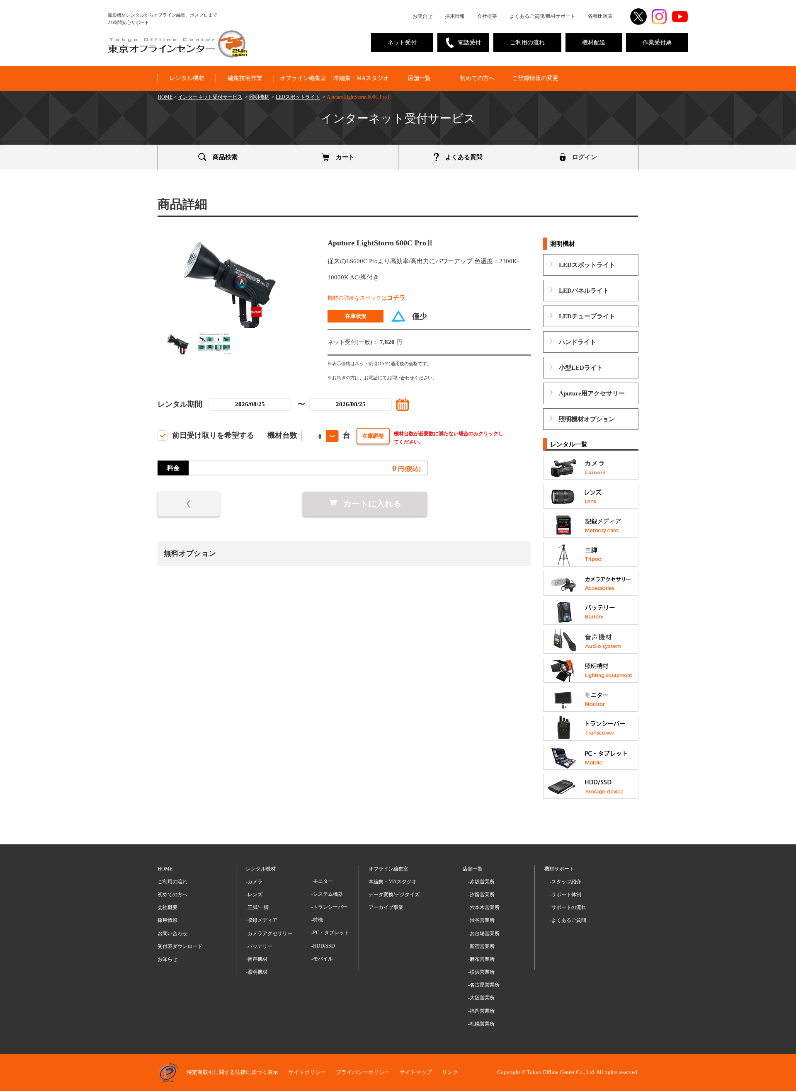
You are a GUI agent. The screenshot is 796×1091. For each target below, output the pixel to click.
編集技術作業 (245, 78)
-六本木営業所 (484, 907)
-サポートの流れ (568, 907)
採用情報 (455, 16)
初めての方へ (477, 78)
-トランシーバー (329, 907)
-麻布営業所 (481, 959)
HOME (165, 97)
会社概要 (487, 16)
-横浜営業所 (481, 972)
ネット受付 (402, 42)
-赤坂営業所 (481, 882)
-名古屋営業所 (484, 985)
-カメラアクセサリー (269, 933)
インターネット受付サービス (210, 97)
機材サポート (559, 869)
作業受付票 (657, 42)
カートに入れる (372, 503)
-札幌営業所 (481, 1024)
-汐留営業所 (481, 894)
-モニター (322, 881)
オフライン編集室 (303, 78)
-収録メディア (261, 920)
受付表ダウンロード (180, 946)
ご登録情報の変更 (535, 78)
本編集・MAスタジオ (361, 78)
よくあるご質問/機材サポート (542, 16)
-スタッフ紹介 (565, 882)
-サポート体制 (565, 894)
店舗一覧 (419, 78)
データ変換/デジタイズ (394, 894)
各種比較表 (600, 16)
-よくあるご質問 (568, 920)
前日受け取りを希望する (213, 435)
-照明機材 (256, 972)
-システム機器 (327, 894)
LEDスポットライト (298, 97)
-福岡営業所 (481, 1011)
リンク (450, 1072)
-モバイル (322, 959)
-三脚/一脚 (257, 907)
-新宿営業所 (481, 946)
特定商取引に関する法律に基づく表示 (232, 1072)
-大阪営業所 (481, 998)
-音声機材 (256, 959)
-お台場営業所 (484, 933)
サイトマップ (416, 1072)
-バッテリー (259, 946)
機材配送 (593, 42)
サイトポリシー (307, 1072)
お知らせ (167, 959)
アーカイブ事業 (386, 907)
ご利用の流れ (527, 42)
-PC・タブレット (330, 933)
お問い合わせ (172, 933)
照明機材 (259, 97)
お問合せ (422, 16)
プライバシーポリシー (363, 1072)
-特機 (317, 920)
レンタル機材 (187, 78)
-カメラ (254, 882)
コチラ (396, 297)
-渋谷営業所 (481, 920)
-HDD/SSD (323, 946)
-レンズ (254, 894)
